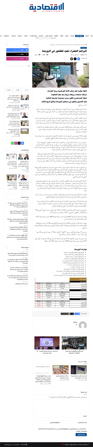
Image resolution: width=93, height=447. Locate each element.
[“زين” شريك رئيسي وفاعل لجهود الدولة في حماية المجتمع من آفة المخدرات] (25, 107)
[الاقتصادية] (46, 6)
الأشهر (17, 90)
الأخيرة (26, 90)
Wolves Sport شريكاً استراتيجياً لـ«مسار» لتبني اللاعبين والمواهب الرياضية (14, 123)
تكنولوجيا (6, 36)
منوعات (20, 36)
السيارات (13, 36)
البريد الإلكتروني (82, 422)
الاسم (85, 416)
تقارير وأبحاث (33, 36)
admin (82, 55)
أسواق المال (79, 36)
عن (12, 444)
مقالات (26, 36)
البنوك (72, 36)
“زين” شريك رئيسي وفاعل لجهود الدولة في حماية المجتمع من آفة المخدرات (13, 107)
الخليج (67, 36)
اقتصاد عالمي (48, 36)
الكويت (87, 36)
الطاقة (56, 36)
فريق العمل (7, 444)
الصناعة (41, 36)
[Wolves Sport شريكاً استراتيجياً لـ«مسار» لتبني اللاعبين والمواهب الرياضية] (25, 123)
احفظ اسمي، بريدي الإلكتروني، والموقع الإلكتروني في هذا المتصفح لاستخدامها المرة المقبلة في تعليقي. (62, 430)
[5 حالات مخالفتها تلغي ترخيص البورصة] (61, 369)
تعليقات (8, 90)
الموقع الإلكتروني (55, 422)
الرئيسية (83, 44)
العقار (61, 36)
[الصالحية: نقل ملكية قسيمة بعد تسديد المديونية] (79, 369)
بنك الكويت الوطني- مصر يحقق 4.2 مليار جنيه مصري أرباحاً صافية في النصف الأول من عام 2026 (23, 165)
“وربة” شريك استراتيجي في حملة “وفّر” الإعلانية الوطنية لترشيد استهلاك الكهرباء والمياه (13, 115)
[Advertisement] (46, 23)
